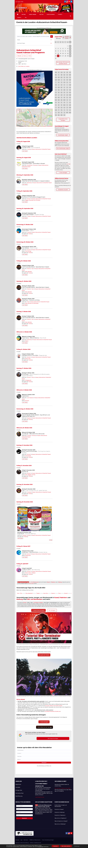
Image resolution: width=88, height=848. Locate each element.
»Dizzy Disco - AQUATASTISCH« (34, 552)
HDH (59, 87)
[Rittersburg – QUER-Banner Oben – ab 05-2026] (44, 769)
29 (67, 55)
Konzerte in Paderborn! (60, 815)
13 (62, 51)
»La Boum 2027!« (31, 569)
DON (56, 79)
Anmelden (18, 787)
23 (70, 53)
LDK (61, 94)
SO (67, 107)
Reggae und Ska (31, 474)
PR (64, 102)
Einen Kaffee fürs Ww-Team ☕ (45, 727)
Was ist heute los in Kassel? (61, 821)
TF (58, 110)
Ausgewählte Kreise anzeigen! (63, 119)
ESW (70, 79)
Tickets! (30, 233)
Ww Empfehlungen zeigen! (63, 148)
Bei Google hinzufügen (53, 738)
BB (67, 72)
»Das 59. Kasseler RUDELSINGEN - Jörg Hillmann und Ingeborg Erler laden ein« (36, 415)
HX (55, 92)
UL (55, 112)
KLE (61, 92)
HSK (70, 89)
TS (64, 110)
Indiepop (33, 572)
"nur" (34, 582)
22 (67, 53)
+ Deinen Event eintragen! (38, 610)
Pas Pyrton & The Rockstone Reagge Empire (33, 197)
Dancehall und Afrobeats (34, 200)
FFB (64, 82)
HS (67, 89)
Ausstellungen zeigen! (63, 135)
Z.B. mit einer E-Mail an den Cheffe (62, 788)
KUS (70, 92)
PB (58, 102)
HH (67, 87)
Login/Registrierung (39, 797)
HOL (59, 89)
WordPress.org (19, 796)
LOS (67, 94)
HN (56, 89)
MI (61, 97)
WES (61, 115)
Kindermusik (28, 555)
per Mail (68, 164)
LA (58, 94)
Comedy (29, 435)
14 (65, 51)
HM (70, 87)
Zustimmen (55, 846)
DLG (67, 77)
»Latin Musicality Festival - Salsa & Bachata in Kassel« (35, 267)
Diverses (35, 165)
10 (55, 51)
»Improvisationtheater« (33, 214)
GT (64, 84)
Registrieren (18, 784)
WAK (70, 112)
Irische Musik (28, 455)
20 (63, 53)
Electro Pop (27, 358)
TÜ (67, 110)
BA (64, 72)
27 (63, 55)
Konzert (29, 198)
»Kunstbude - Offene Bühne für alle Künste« (33, 433)
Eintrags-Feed (19, 790)
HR (61, 89)
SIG (58, 107)
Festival (29, 268)
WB (56, 115)
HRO (64, 89)
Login (21, 839)
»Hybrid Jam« (25, 396)
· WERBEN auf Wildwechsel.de (34, 839)
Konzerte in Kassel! (59, 809)
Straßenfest (29, 165)
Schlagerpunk (28, 380)
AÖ (58, 72)
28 (65, 55)
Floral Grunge (28, 251)
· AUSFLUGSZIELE (50, 14)
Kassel (33, 149)
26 (60, 55)
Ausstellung (64, 593)
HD (56, 87)
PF (61, 102)
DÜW (59, 79)
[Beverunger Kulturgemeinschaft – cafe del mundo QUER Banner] (44, 31)
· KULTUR (41, 14)
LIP (64, 94)
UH (70, 110)
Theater (29, 216)
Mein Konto (26, 839)
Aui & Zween (36, 374)
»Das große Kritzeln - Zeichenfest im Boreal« (33, 163)
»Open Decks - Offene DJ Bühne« (34, 338)
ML (67, 97)
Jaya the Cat (25, 471)
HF (64, 87)
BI (58, 74)
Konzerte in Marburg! (59, 812)
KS (67, 92)
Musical (36, 593)
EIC (64, 79)
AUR (61, 72)
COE (56, 77)
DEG (59, 77)
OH (56, 102)
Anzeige (50, 539)
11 (58, 51)
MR (70, 97)
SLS (64, 107)
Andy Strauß (26, 533)
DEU (61, 77)
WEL (59, 115)
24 (55, 55)
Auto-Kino (29, 593)
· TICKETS (59, 14)
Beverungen (31, 583)
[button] (70, 16)
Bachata (30, 271)
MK (64, 97)
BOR (70, 74)
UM (58, 112)
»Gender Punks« (31, 147)
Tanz (32, 268)
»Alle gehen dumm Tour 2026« (34, 355)
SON (70, 107)
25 (58, 55)
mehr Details (24, 151)
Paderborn (53, 582)
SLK (61, 107)
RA (70, 102)
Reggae (26, 200)
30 (70, 55)
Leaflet (44, 126)
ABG (56, 72)
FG (67, 82)
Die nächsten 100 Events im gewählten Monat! (63, 63)
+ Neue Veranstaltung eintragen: (48, 839)
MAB (70, 94)
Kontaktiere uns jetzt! (63, 189)
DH (64, 77)
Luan (34, 490)
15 (67, 51)
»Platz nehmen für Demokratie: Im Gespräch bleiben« (36, 181)
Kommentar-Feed (19, 793)
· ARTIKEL (23, 14)
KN (64, 92)
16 (70, 51)
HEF (61, 87)
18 (58, 53)
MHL (59, 97)
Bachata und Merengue (33, 303)
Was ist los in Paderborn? (60, 818)
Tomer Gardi (28, 230)
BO (67, 74)
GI (58, 84)
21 (65, 53)
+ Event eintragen (63, 172)
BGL (56, 74)
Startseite (17, 839)
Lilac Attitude (30, 248)
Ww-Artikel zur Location (23, 66)
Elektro (26, 341)
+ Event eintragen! (44, 721)
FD (61, 82)
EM (67, 79)
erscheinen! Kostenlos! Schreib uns (52, 711)
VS (64, 112)
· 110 (25, 17)
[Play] (44, 627)
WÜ (64, 115)
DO (70, 77)
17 (55, 53)
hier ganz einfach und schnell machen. (53, 705)
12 (60, 51)
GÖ (61, 84)
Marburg (60, 582)
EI (61, 79)
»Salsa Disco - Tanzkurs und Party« (31, 300)
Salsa (26, 271)
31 (55, 58)
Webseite (19, 55)
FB (58, 82)
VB (61, 112)
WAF (67, 112)
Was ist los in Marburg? (60, 824)
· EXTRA (19, 17)
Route (24, 55)
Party (33, 377)
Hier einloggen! (52, 610)
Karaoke (29, 418)
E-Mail (29, 55)
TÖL (61, 110)
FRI (56, 84)
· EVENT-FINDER (32, 14)
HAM (70, 84)
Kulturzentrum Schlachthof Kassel (42, 149)
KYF (56, 94)
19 (60, 53)
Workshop (29, 182)
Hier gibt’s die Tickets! (44, 655)
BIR (61, 74)
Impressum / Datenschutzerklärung (22, 842)
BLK (64, 74)
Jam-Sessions (30, 397)
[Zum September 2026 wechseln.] (70, 37)
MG (56, 97)
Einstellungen (40, 846)
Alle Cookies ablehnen (66, 846)
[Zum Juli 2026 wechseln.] (63, 37)
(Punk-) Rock (28, 572)
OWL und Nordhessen (34, 599)
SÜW (56, 110)
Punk (26, 474)
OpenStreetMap (49, 126)
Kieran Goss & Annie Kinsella (36, 451)
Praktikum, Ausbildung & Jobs (35, 842)
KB (58, 92)
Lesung (29, 149)
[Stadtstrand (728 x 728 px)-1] (34, 88)
